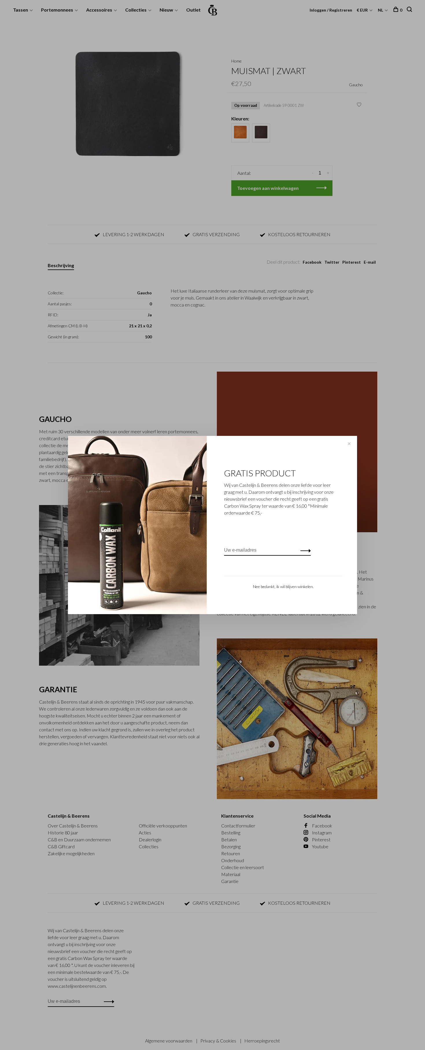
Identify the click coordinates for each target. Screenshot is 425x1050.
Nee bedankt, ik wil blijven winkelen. (283, 586)
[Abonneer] (304, 550)
